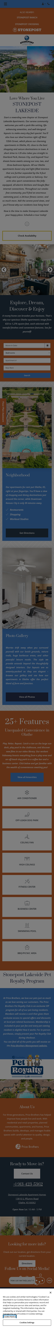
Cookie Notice (10, 1316)
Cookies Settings (27, 1322)
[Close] (50, 1292)
